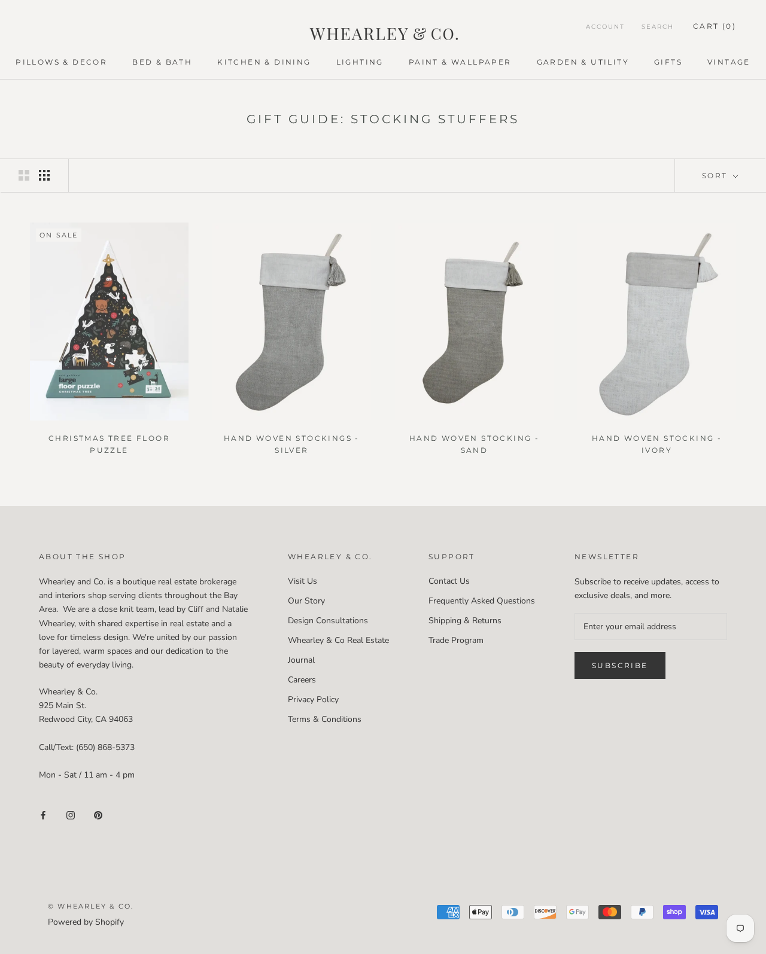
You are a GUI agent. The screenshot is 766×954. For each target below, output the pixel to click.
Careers (302, 679)
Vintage (728, 61)
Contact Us (449, 581)
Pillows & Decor (61, 61)
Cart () (714, 26)
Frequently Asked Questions (481, 600)
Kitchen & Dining (264, 61)
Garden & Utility (583, 61)
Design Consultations (328, 620)
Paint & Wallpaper (460, 61)
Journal (301, 660)
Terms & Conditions (324, 719)
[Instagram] (70, 814)
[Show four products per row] (44, 175)
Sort (716, 175)
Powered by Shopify (86, 922)
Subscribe (620, 665)
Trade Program (456, 640)
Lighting (360, 61)
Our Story (306, 600)
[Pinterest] (98, 814)
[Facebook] (43, 814)
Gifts (668, 61)
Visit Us (302, 581)
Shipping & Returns (464, 620)
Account (605, 27)
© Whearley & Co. (90, 906)
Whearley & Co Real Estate (338, 640)
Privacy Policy (313, 699)
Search (658, 27)
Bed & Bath (162, 61)
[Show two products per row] (24, 175)
